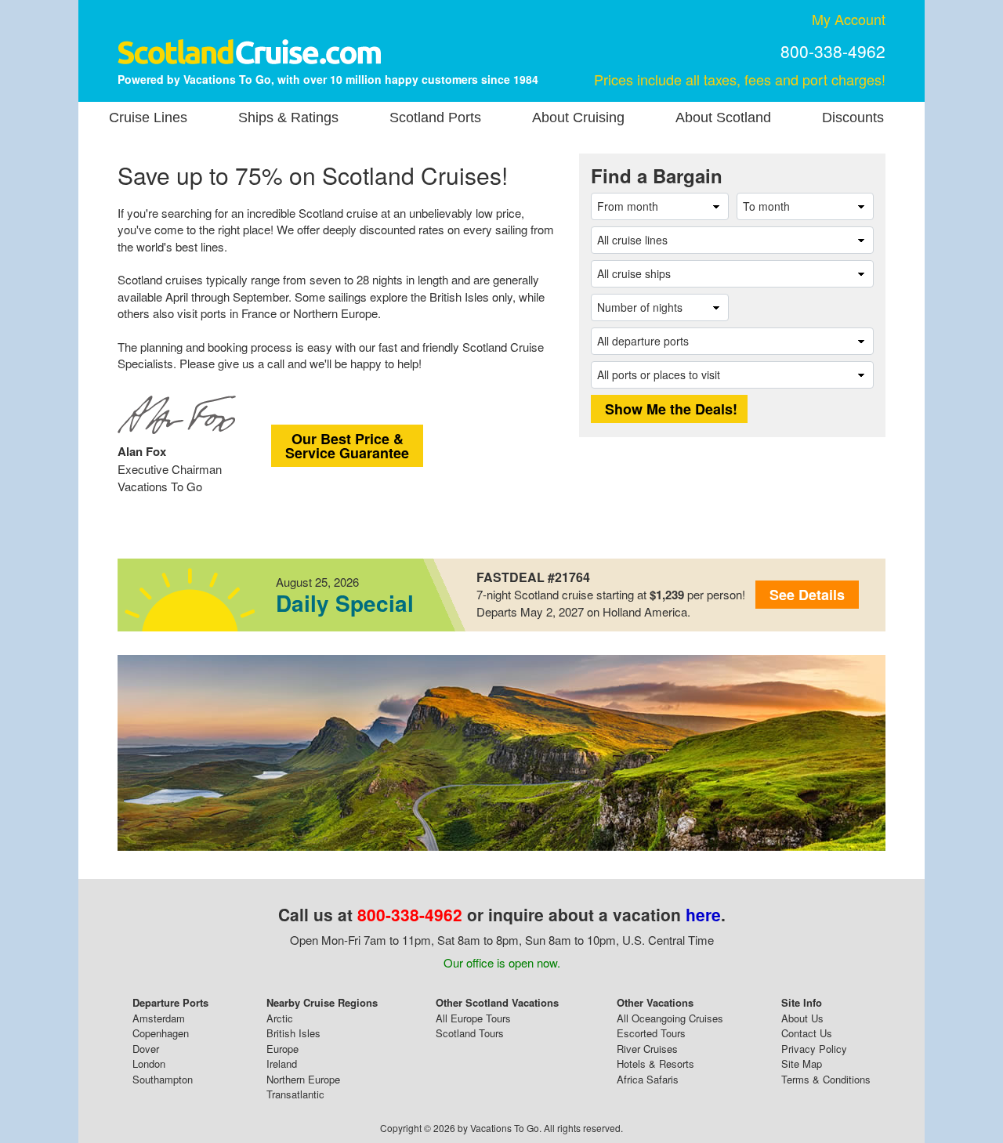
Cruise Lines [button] (148, 117)
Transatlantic (295, 1094)
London (148, 1063)
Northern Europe (303, 1079)
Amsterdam (158, 1018)
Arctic (279, 1018)
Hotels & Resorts (655, 1063)
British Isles (293, 1032)
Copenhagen (160, 1032)
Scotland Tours (470, 1032)
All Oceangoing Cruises (670, 1018)
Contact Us (806, 1032)
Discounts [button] (853, 117)
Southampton (162, 1079)
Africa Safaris (648, 1079)
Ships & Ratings (288, 117)
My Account (848, 19)
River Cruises (647, 1048)
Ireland (281, 1063)
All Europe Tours (473, 1018)
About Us (802, 1018)
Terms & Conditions (826, 1079)
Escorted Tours (651, 1032)
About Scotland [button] (723, 117)
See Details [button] (807, 594)
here (703, 914)
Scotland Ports (435, 117)
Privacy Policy (814, 1048)
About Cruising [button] (578, 117)
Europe (282, 1048)
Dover (145, 1048)
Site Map (801, 1063)
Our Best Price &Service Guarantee (347, 446)
